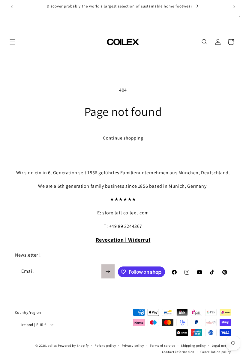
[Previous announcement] (11, 6)
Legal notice (221, 345)
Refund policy (105, 345)
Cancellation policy (215, 352)
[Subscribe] (108, 271)
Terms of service (162, 345)
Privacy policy (133, 345)
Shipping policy (193, 345)
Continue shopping (123, 138)
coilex (52, 345)
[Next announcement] (234, 6)
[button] (12, 42)
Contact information (178, 352)
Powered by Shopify (73, 345)
